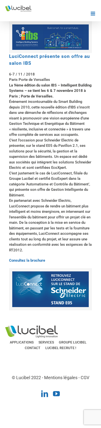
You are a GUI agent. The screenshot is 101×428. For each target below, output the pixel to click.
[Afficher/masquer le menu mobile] (93, 13)
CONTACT (32, 348)
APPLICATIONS (22, 342)
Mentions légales (60, 377)
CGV (85, 377)
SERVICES (46, 342)
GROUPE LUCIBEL (73, 342)
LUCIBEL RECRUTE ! (60, 348)
